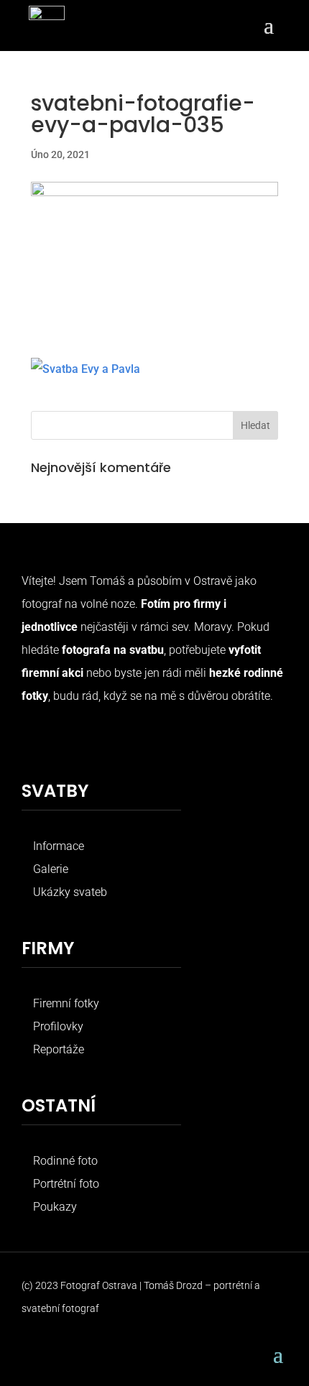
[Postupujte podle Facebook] (33, 740)
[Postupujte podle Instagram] (61, 740)
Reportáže (58, 1049)
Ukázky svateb (70, 892)
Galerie (50, 869)
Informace (58, 846)
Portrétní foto (66, 1184)
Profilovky (58, 1026)
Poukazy (55, 1207)
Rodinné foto (65, 1161)
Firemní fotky (66, 1003)
